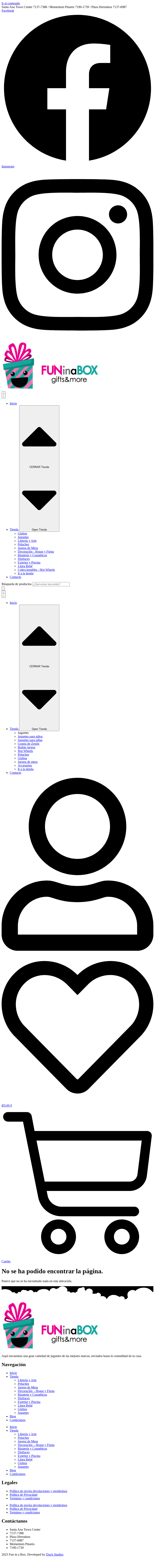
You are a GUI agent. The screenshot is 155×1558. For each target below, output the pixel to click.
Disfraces (24, 1398)
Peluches (23, 1383)
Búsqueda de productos (17, 584)
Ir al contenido (11, 3)
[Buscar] (3, 588)
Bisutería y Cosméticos (32, 1394)
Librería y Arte (27, 1380)
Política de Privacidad (23, 1494)
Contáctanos (17, 1420)
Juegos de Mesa (28, 1387)
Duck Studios (54, 1554)
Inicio (13, 1373)
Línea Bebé (25, 1405)
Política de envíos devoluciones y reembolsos (38, 1491)
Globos (22, 1409)
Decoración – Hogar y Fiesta (36, 1391)
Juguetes (23, 1412)
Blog (13, 1416)
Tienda (14, 1376)
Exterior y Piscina (29, 1402)
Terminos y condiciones (25, 1498)
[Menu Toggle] (4, 394)
